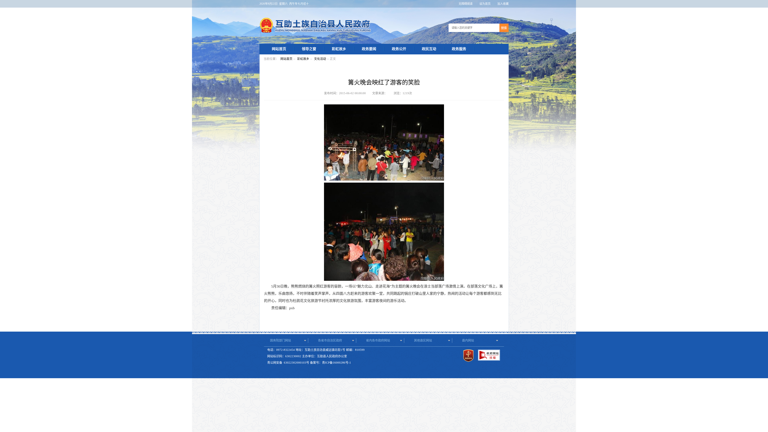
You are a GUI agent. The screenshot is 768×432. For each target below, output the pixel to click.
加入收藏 (503, 3)
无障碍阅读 (466, 3)
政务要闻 (369, 49)
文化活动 (320, 58)
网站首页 (279, 49)
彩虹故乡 (339, 49)
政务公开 (399, 49)
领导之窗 (309, 49)
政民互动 (429, 49)
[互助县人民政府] (315, 31)
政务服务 (459, 49)
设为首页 (485, 3)
